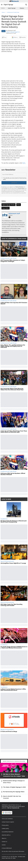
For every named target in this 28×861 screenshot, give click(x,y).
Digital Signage (11, 8)
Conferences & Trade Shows (13, 12)
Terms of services (19, 187)
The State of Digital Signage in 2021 (14, 787)
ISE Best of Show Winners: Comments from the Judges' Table (14, 775)
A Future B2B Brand (7, 848)
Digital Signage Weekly (8, 204)
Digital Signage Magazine (13, 32)
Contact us (4, 841)
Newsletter (23, 37)
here (23, 163)
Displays (22, 8)
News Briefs (5, 208)
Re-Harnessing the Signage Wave (13, 791)
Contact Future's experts (8, 822)
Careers (4, 845)
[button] (2, 4)
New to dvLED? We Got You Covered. (12, 797)
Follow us (16, 37)
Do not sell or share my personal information (13, 851)
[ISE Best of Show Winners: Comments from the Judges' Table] (14, 771)
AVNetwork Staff (12, 30)
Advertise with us (6, 835)
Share (5, 37)
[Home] (14, 1)
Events (3, 12)
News (3, 31)
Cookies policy (5, 828)
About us (4, 838)
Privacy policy (5, 825)
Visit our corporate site (13, 808)
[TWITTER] (10, 217)
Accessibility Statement (7, 831)
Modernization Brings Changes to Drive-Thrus (14, 781)
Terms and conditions (7, 818)
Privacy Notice (21, 188)
